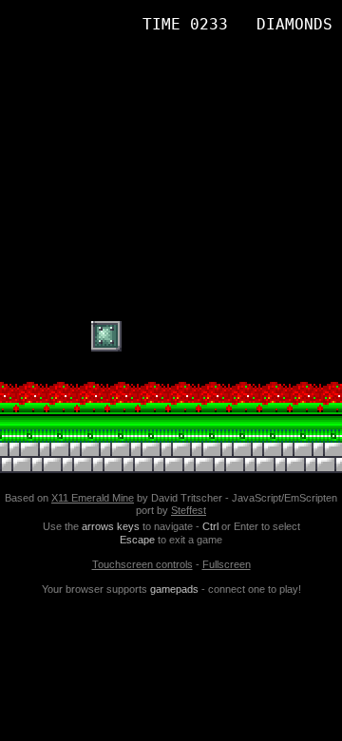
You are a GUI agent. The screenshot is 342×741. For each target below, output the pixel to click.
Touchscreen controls (142, 564)
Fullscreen (226, 564)
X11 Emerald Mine (92, 498)
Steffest (188, 510)
